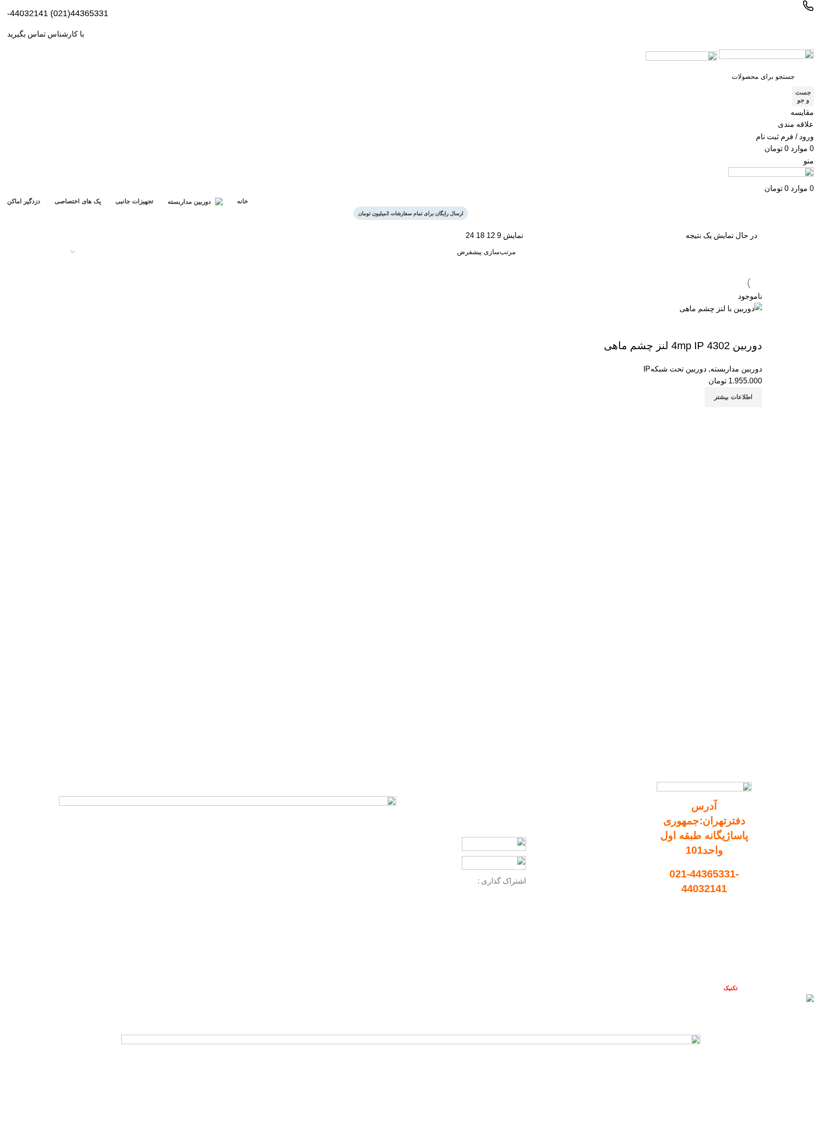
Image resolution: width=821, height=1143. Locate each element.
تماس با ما (739, 964)
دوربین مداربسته (618, 824)
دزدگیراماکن (624, 889)
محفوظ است (712, 987)
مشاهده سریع (726, 419)
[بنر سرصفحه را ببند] (809, 1018)
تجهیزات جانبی (621, 856)
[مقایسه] (750, 419)
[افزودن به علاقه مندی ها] (750, 327)
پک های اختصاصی (616, 872)
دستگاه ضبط (624, 840)
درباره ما (742, 948)
